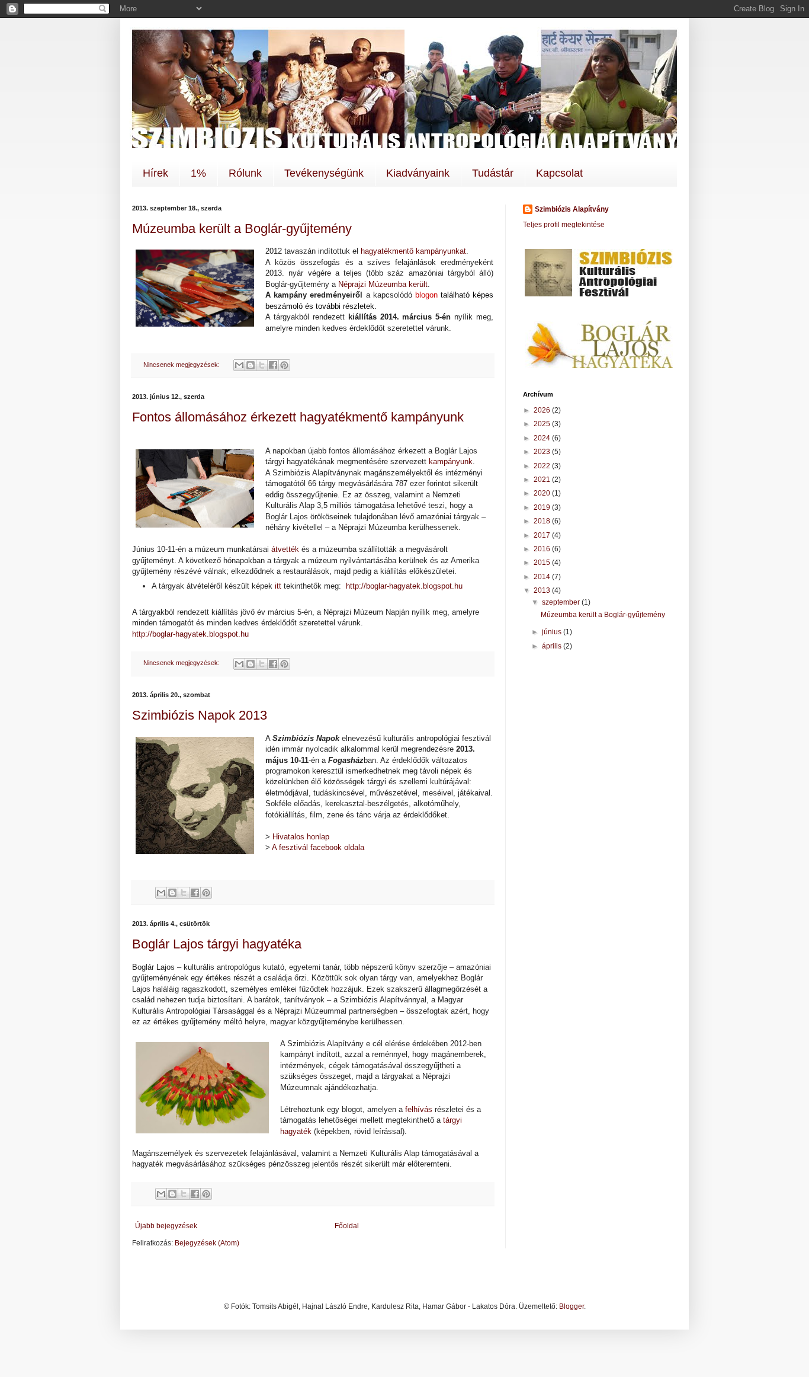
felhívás (418, 1109)
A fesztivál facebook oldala (318, 847)
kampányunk (451, 461)
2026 (543, 410)
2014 (543, 577)
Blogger (571, 1306)
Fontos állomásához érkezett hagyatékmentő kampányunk (298, 417)
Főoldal (347, 1226)
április (552, 646)
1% (198, 173)
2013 (543, 590)
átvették (285, 549)
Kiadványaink (418, 173)
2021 (543, 479)
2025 (543, 424)
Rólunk (245, 173)
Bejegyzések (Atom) (207, 1243)
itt (278, 586)
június (552, 632)
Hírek (155, 173)
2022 (543, 466)
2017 (543, 535)
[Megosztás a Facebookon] (273, 365)
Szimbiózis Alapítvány (572, 209)
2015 (543, 562)
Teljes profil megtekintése (564, 225)
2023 (543, 452)
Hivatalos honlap (300, 836)
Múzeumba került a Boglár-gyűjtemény (242, 228)
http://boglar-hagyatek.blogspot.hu (404, 586)
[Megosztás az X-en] (262, 365)
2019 (543, 507)
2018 (543, 521)
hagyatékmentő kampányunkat (413, 251)
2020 (543, 493)
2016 (543, 549)
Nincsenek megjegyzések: (182, 364)
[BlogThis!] (250, 365)
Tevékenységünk (324, 173)
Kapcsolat (559, 173)
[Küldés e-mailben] (239, 365)
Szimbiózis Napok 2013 (199, 715)
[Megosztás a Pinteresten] (284, 365)
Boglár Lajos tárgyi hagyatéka (216, 944)
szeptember (562, 602)
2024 (543, 438)
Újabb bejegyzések (166, 1226)
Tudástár (492, 173)
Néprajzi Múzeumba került (383, 284)
